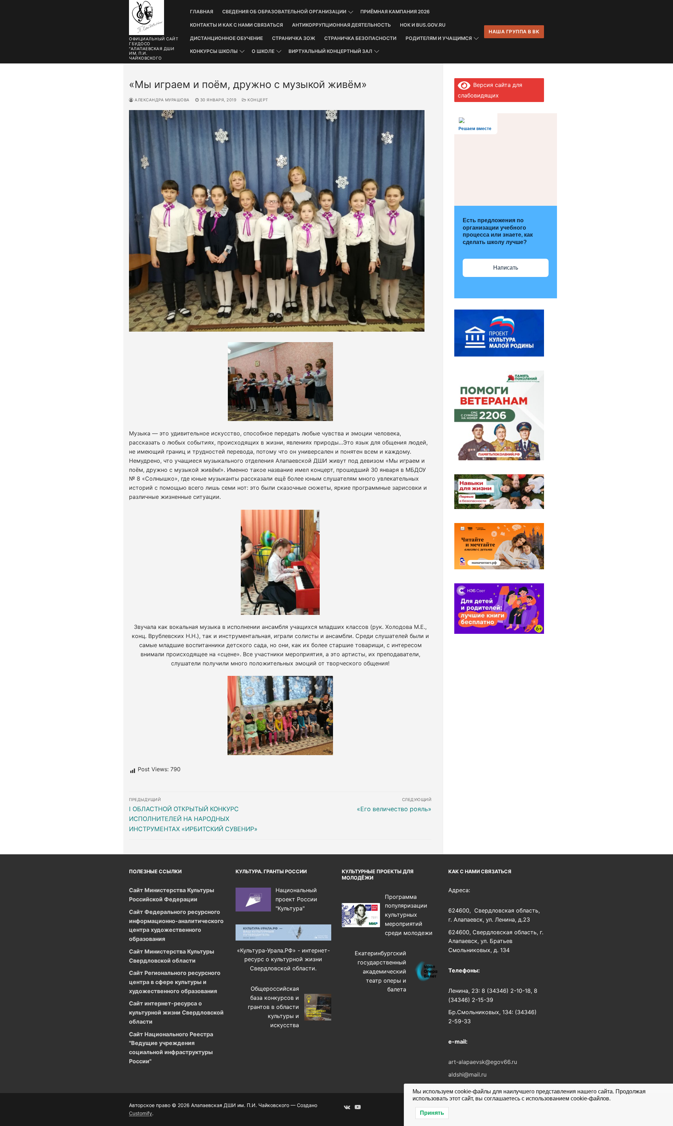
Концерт (257, 99)
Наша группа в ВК (514, 31)
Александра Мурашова (162, 99)
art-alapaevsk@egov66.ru (482, 1061)
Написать (505, 268)
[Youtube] (358, 1106)
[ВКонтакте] (347, 1106)
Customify (140, 1113)
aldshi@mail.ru (467, 1074)
